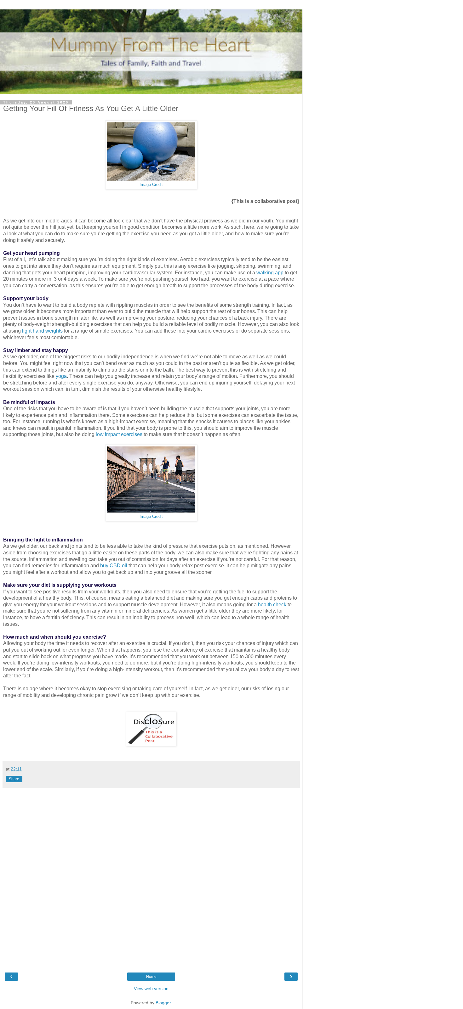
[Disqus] (151, 876)
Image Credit (151, 184)
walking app (269, 272)
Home (151, 976)
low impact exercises (119, 434)
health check (272, 604)
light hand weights (42, 331)
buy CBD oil (113, 565)
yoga (61, 376)
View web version (151, 988)
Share (14, 779)
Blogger (163, 1002)
